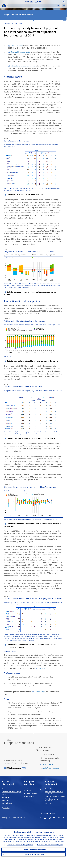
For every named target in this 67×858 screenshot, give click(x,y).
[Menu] (63, 5)
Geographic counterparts (20, 52)
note (39, 668)
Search (58, 5)
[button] (63, 2)
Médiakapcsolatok (13, 768)
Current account (17, 46)
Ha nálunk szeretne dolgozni (11, 792)
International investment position (23, 66)
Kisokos (4, 794)
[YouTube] (54, 818)
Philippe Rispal (39, 692)
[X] (40, 818)
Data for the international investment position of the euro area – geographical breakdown (31, 646)
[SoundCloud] (59, 818)
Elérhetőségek (7, 803)
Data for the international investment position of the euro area (32, 438)
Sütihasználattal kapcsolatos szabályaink (50, 845)
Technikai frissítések (30, 793)
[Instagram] (50, 818)
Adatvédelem (49, 789)
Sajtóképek (5, 797)
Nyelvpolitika (49, 803)
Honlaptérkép (6, 808)
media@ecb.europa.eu (50, 768)
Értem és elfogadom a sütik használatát (35, 849)
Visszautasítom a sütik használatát (35, 854)
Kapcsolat (5, 800)
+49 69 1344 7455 (48, 764)
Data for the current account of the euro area (25, 195)
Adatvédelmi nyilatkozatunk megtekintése (20, 845)
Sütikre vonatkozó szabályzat (55, 796)
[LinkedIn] (45, 818)
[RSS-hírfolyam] (63, 818)
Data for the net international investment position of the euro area (34, 361)
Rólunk (4, 789)
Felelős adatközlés (30, 796)
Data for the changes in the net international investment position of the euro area (32, 525)
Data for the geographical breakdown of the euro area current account (30, 293)
